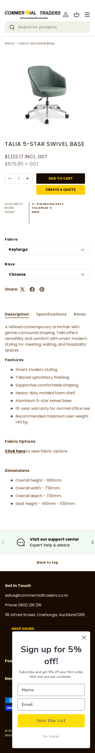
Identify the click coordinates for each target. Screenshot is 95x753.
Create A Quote (61, 189)
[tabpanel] (47, 415)
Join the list (51, 720)
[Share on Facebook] (32, 289)
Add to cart (60, 178)
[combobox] (47, 27)
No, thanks (51, 736)
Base (10, 264)
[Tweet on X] (22, 289)
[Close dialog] (84, 637)
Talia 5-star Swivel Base (36, 43)
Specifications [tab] (51, 314)
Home (9, 43)
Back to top (47, 562)
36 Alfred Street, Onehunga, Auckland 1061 (45, 615)
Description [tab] (17, 314)
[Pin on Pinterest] (42, 289)
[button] (76, 14)
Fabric (11, 239)
